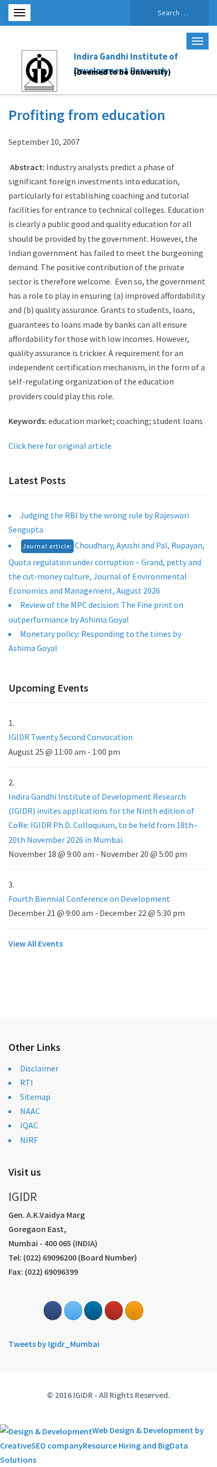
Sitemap (35, 1096)
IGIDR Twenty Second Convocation (70, 737)
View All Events (35, 943)
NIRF (29, 1140)
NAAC (30, 1111)
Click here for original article (60, 445)
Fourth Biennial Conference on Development (89, 898)
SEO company (57, 1445)
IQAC (29, 1125)
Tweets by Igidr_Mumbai (54, 1343)
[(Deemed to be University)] (41, 69)
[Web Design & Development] (46, 1430)
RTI (26, 1082)
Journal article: (47, 546)
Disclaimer (39, 1068)
